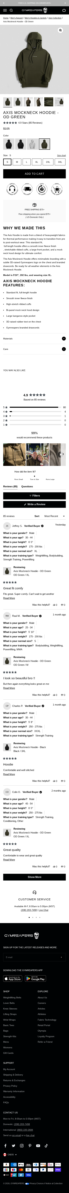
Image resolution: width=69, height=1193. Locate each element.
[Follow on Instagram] (22, 1146)
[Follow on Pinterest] (30, 1146)
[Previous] (3, 3)
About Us (42, 997)
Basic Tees (8, 1025)
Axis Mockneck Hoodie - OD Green (32, 573)
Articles (41, 1008)
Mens (6, 1042)
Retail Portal (44, 1025)
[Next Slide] (63, 454)
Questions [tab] (27, 487)
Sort (37, 516)
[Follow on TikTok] (46, 1146)
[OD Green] (44, 144)
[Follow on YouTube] (38, 1146)
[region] (34, 454)
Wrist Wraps (9, 1019)
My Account (9, 1069)
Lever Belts (9, 1003)
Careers (42, 1003)
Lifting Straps (10, 1014)
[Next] (65, 3)
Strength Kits (9, 1036)
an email (16, 1135)
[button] (22, 123)
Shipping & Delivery (13, 1074)
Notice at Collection (54, 1183)
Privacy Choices (36, 1183)
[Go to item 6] (59, 102)
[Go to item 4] (38, 102)
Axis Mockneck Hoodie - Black (29, 749)
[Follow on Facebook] (5, 1146)
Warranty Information (14, 1091)
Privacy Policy (10, 1086)
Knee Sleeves (10, 1008)
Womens (7, 1047)
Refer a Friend (45, 1042)
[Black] (8, 144)
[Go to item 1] (7, 102)
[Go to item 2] (17, 102)
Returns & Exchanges (14, 1080)
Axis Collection (54, 18)
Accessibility (9, 1097)
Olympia (42, 1030)
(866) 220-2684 (25, 1130)
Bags (5, 1030)
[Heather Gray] (32, 144)
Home (6, 18)
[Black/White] (20, 144)
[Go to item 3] (28, 102)
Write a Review (41, 505)
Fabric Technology (47, 1019)
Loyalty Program (46, 1036)
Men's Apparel (16, 18)
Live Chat (43, 910)
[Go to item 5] (48, 102)
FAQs (6, 1102)
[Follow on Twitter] (13, 1146)
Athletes (42, 1014)
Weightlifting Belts (12, 997)
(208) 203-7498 (29, 910)
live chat (30, 1135)
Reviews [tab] (10, 487)
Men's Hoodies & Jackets (36, 18)
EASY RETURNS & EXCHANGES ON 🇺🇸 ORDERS (34, 3)
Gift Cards (8, 1053)
